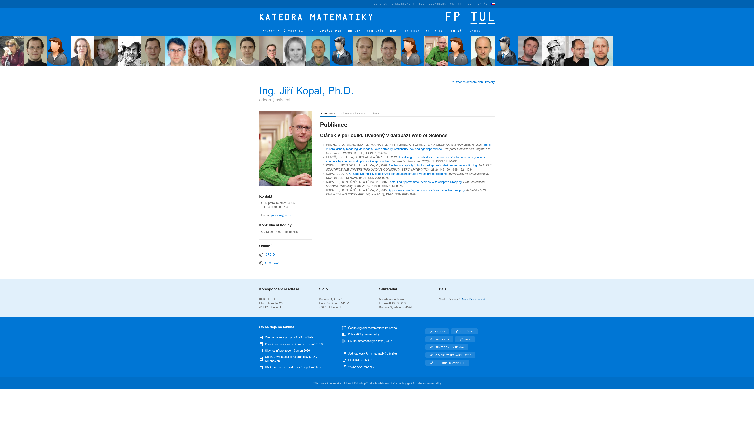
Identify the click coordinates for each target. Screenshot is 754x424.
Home (394, 31)
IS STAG (380, 3)
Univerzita (442, 339)
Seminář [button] (456, 31)
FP (460, 3)
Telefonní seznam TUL (450, 362)
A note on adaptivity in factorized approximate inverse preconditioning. (433, 165)
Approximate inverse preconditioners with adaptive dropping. (427, 190)
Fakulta (440, 331)
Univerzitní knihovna (449, 347)
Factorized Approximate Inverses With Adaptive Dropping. (425, 182)
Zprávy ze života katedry (288, 31)
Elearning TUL (441, 3)
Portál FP (467, 331)
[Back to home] (318, 17)
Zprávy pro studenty (340, 31)
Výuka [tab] (375, 113)
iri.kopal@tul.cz (281, 215)
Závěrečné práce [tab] (353, 113)
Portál (481, 3)
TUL (469, 3)
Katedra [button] (412, 31)
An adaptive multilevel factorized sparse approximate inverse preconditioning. (398, 173)
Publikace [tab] (328, 113)
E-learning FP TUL (408, 3)
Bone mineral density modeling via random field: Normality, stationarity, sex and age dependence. (408, 147)
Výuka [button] (475, 31)
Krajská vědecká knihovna (453, 354)
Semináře (375, 31)
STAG (467, 339)
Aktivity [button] (434, 31)
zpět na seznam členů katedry (475, 82)
